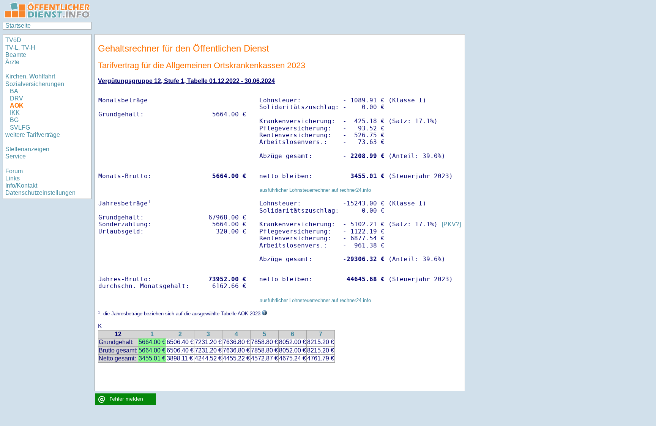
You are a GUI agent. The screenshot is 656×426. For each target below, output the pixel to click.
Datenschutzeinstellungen (40, 193)
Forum (14, 171)
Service (15, 156)
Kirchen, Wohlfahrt (30, 76)
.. (112, 335)
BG (14, 120)
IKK (15, 113)
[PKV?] (451, 224)
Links (12, 178)
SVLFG (20, 127)
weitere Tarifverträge (32, 135)
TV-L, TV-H (20, 47)
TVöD (13, 40)
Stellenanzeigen (27, 149)
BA (14, 91)
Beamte (15, 55)
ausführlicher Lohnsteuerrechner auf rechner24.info (315, 190)
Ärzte (12, 62)
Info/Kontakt (21, 185)
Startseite (18, 25)
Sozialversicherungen (34, 84)
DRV (16, 98)
